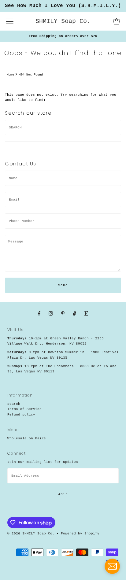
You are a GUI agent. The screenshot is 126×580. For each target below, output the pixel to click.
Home (10, 74)
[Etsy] (86, 314)
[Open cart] (116, 21)
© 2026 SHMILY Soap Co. (30, 533)
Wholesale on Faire (26, 438)
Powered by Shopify (80, 533)
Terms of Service (24, 409)
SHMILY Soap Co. (63, 21)
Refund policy (21, 414)
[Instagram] (51, 314)
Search (13, 404)
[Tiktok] (74, 314)
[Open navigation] (10, 21)
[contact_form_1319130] (112, 566)
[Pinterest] (63, 314)
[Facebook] (39, 314)
